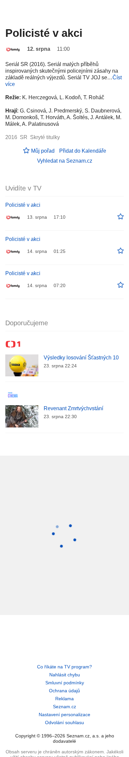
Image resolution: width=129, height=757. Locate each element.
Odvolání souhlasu (64, 722)
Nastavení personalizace (64, 714)
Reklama (64, 698)
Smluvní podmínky (64, 682)
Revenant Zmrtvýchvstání (73, 408)
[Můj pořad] (120, 216)
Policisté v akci (22, 205)
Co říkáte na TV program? (64, 666)
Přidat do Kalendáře (82, 151)
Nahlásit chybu (64, 674)
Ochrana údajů (64, 690)
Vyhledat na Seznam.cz (64, 161)
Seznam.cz (64, 706)
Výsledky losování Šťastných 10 (81, 357)
